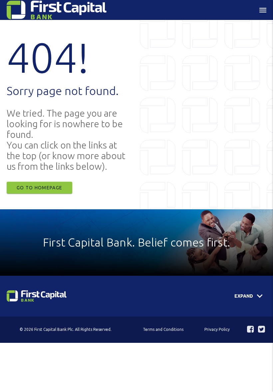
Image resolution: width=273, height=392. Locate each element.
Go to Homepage (39, 187)
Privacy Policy (217, 329)
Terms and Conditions (163, 329)
